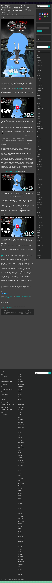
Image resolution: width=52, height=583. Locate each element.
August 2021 (39, 149)
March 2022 (39, 138)
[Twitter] (42, 13)
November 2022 (39, 124)
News (6, 296)
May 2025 (38, 75)
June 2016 (38, 250)
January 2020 (39, 181)
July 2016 (38, 248)
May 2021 (38, 154)
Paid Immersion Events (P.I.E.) (7, 389)
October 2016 (39, 243)
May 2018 (38, 212)
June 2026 (38, 55)
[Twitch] (42, 15)
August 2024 (39, 90)
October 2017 (39, 224)
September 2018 (40, 205)
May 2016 (38, 252)
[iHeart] (40, 18)
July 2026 (38, 53)
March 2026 (39, 60)
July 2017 (38, 228)
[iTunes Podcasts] (40, 15)
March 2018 (39, 215)
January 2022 (39, 141)
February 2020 (39, 179)
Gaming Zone (4, 379)
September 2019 (40, 186)
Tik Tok (15, 266)
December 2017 (39, 220)
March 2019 (39, 195)
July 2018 (38, 209)
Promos (3, 396)
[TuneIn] (47, 15)
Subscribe (39, 30)
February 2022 (39, 139)
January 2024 (39, 101)
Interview (4, 382)
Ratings (3, 397)
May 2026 (38, 57)
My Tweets (39, 39)
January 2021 (39, 161)
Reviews (3, 399)
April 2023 (38, 116)
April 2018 (38, 214)
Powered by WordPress (13, 579)
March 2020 (39, 177)
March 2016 (39, 255)
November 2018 (39, 202)
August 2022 (39, 129)
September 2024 (40, 88)
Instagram (11, 266)
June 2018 (38, 210)
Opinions (3, 387)
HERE (9, 253)
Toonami (2, 297)
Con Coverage (4, 376)
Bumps (3, 374)
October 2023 (39, 106)
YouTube (28, 266)
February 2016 (39, 257)
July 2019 (38, 189)
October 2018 (39, 204)
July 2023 (38, 111)
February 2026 (39, 62)
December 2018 (39, 200)
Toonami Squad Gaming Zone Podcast (8, 402)
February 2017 (39, 237)
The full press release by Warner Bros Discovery (9, 171)
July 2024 (38, 91)
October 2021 (39, 146)
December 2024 (39, 83)
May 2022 (38, 134)
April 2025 (38, 77)
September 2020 (40, 167)
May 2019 (38, 192)
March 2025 (39, 78)
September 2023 (40, 108)
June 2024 (38, 93)
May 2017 (38, 232)
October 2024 (39, 86)
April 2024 (38, 96)
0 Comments (18, 14)
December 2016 (39, 240)
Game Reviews (4, 377)
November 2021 (39, 144)
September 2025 (40, 68)
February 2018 (39, 217)
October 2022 (39, 126)
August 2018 (39, 207)
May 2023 (38, 115)
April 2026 (38, 58)
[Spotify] (45, 15)
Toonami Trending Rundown (7, 409)
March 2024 (39, 98)
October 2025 (39, 67)
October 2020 (39, 166)
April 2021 (38, 156)
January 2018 (39, 219)
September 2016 (40, 245)
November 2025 (39, 65)
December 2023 (39, 103)
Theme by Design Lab (21, 579)
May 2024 (38, 95)
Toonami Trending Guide (6, 407)
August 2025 (39, 70)
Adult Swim (17, 296)
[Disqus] (17, 328)
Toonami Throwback (5, 406)
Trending (3, 412)
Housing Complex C (27, 296)
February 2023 (39, 119)
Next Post (25, 312)
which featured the (18, 88)
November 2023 (39, 105)
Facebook (4, 266)
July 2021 (38, 151)
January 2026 (39, 63)
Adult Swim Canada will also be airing (10, 93)
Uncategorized (4, 414)
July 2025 (38, 72)
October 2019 (39, 184)
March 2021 (39, 157)
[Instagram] (45, 13)
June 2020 (38, 172)
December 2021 (39, 143)
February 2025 (39, 80)
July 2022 (38, 131)
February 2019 (39, 197)
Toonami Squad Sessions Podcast (8, 404)
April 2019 (38, 194)
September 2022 (40, 128)
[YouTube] (47, 13)
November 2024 (39, 85)
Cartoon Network (21, 296)
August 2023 (39, 110)
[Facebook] (40, 13)
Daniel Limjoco (12, 14)
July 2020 (38, 171)
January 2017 (39, 238)
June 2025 (38, 73)
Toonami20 (4, 410)
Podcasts (3, 392)
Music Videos (4, 384)
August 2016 (39, 247)
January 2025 (39, 82)
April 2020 (38, 176)
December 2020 (39, 162)
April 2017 (38, 233)
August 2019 (39, 187)
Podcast (3, 391)
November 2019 (39, 182)
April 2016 (38, 253)
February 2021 (39, 159)
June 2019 (38, 190)
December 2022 (39, 123)
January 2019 (39, 199)
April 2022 (38, 136)
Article (3, 373)
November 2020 (39, 164)
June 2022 (38, 133)
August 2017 (39, 227)
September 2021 (40, 148)
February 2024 (39, 100)
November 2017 (39, 222)
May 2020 (38, 174)
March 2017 (39, 235)
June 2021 (38, 152)
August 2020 (39, 169)
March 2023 (39, 118)
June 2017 (38, 230)
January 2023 (39, 121)
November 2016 (39, 242)
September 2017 (40, 225)
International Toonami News (7, 381)
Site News (4, 401)
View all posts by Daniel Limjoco (8, 307)
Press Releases (9, 296)
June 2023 (38, 113)
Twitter (7, 266)
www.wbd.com (5, 281)
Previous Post (10, 312)
